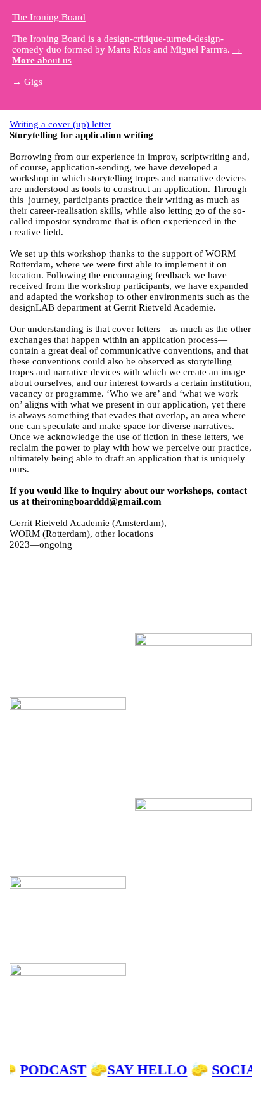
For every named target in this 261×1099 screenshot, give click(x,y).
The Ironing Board (49, 17)
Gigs (27, 82)
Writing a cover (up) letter (60, 124)
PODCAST (54, 1069)
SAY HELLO (148, 1069)
